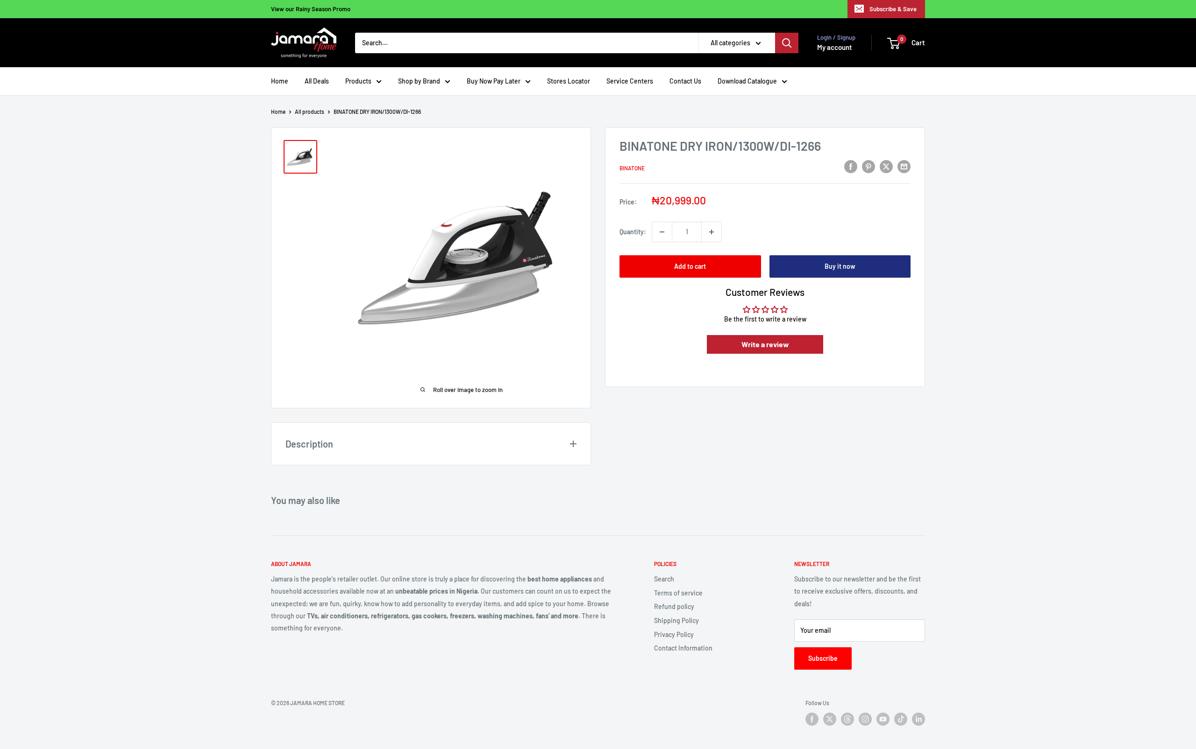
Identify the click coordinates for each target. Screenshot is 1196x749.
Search (664, 579)
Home (279, 81)
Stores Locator (568, 81)
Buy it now (840, 266)
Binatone (632, 168)
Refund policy (674, 606)
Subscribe (823, 658)
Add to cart (690, 266)
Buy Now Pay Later (493, 81)
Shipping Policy (676, 620)
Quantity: (632, 232)
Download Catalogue (747, 81)
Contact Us (685, 81)
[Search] (786, 43)
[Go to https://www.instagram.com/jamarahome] (865, 719)
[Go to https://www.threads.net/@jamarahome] (847, 719)
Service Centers (629, 81)
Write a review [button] (765, 344)
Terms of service (678, 593)
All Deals (317, 81)
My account (834, 47)
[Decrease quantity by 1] (662, 232)
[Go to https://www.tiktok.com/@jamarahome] (900, 719)
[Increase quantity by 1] (711, 232)
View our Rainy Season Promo (310, 9)
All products (309, 111)
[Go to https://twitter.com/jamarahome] (829, 719)
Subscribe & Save (893, 9)
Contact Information (683, 648)
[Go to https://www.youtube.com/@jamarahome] (883, 719)
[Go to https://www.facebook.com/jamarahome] (812, 719)
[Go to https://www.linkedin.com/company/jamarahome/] (918, 719)
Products (358, 81)
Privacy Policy (674, 634)
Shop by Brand (419, 81)
